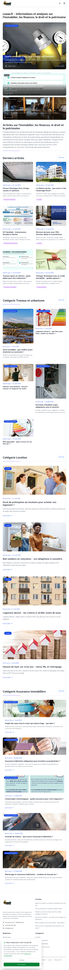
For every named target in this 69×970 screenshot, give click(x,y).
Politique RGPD (58, 960)
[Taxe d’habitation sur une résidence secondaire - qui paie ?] (34, 84)
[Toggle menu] (64, 3)
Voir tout (61, 157)
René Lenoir (6, 346)
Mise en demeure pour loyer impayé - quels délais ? (50, 922)
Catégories (39, 933)
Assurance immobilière (11, 99)
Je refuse (21, 960)
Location (39, 243)
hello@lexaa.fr (9, 928)
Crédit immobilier (41, 287)
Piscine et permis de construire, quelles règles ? (49, 908)
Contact (50, 960)
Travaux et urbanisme (11, 25)
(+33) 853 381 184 (10, 925)
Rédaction (7, 933)
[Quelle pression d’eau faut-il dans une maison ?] (34, 45)
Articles (38, 899)
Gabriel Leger (7, 185)
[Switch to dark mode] (59, 3)
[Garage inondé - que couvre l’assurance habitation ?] (34, 108)
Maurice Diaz (40, 273)
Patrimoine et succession (10, 243)
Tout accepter (22, 964)
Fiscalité (7, 75)
